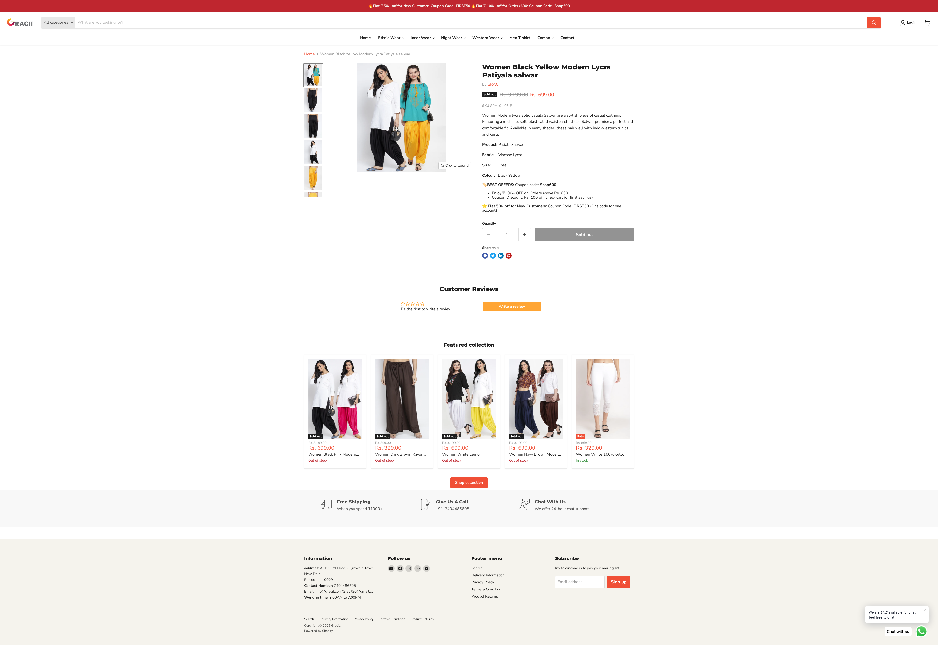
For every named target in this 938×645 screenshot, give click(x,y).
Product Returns (484, 596)
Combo (544, 38)
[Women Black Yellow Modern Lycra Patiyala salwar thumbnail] (313, 75)
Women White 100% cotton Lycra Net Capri (601, 454)
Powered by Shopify (318, 631)
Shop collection (469, 482)
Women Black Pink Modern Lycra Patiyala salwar (332, 454)
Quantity (489, 224)
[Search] (874, 22)
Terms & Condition (486, 589)
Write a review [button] (512, 306)
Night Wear (452, 38)
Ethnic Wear (389, 38)
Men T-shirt (519, 38)
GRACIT (494, 84)
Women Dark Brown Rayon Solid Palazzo (399, 454)
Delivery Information (488, 575)
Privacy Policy (482, 582)
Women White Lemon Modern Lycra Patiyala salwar (467, 454)
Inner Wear (421, 38)
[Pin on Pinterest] (509, 256)
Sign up (619, 582)
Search (477, 568)
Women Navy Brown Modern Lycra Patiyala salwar (534, 454)
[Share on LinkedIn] (501, 256)
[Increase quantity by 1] (525, 234)
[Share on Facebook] (485, 256)
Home (365, 38)
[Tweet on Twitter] (493, 256)
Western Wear (486, 38)
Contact (567, 38)
